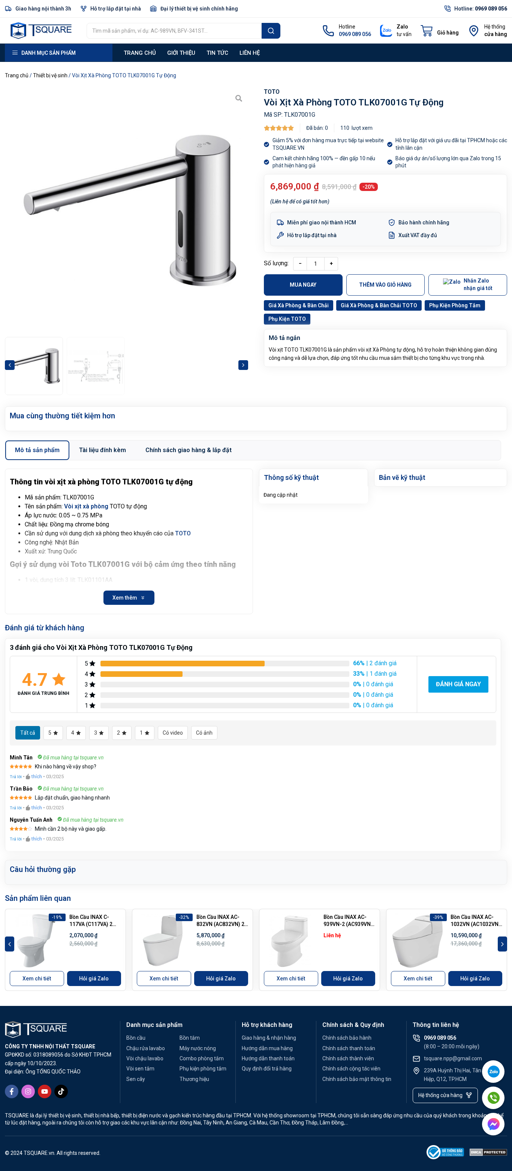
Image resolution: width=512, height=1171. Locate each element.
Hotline (347, 27)
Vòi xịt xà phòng (86, 506)
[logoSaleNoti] (445, 1153)
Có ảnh (204, 733)
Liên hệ (250, 53)
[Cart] (440, 31)
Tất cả (27, 733)
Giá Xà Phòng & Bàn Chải (298, 305)
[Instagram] (28, 1091)
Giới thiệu (181, 53)
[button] (10, 365)
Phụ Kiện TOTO (287, 319)
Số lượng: (276, 263)
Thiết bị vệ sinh (50, 75)
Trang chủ (140, 53)
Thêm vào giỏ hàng (385, 285)
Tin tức (217, 53)
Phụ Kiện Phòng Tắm (455, 305)
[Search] (271, 31)
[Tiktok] (61, 1091)
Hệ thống (494, 27)
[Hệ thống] (474, 31)
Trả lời (16, 776)
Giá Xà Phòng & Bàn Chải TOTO (379, 305)
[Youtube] (44, 1091)
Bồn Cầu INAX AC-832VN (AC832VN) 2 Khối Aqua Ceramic (220, 924)
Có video (173, 733)
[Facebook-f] (11, 1091)
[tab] (37, 450)
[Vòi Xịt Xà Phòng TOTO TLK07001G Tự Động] (126, 210)
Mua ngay (303, 285)
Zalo (402, 27)
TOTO (272, 91)
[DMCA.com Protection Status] (488, 1153)
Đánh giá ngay (458, 684)
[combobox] (174, 31)
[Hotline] (328, 31)
